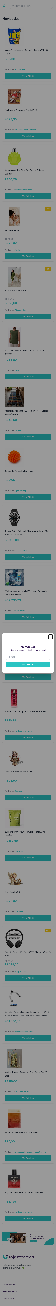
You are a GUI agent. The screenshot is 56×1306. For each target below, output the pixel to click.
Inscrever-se (28, 664)
